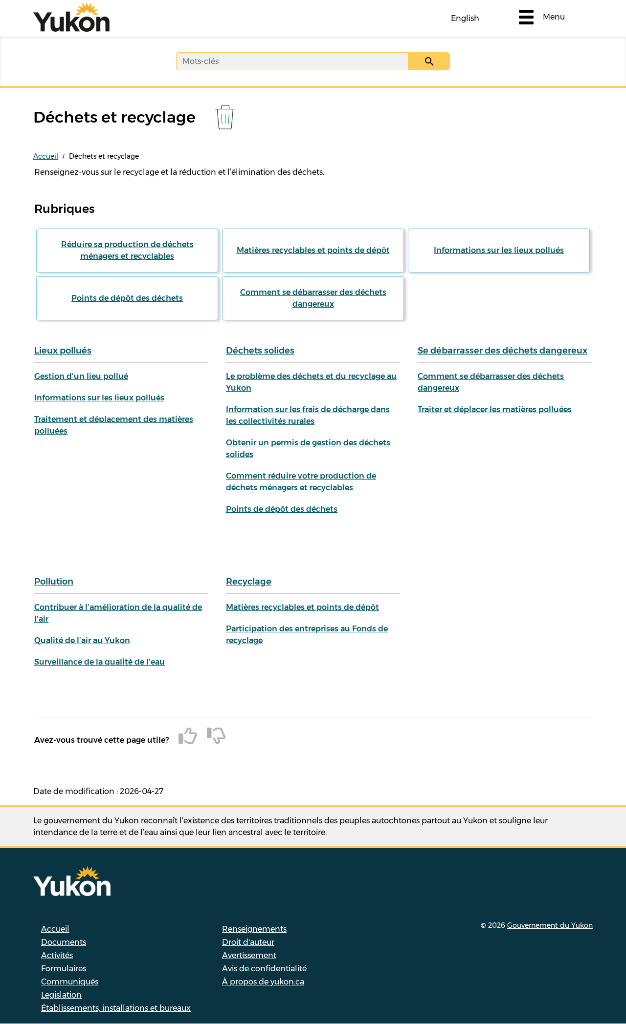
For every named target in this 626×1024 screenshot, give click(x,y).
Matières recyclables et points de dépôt (313, 250)
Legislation (61, 995)
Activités (57, 955)
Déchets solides (260, 350)
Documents (63, 942)
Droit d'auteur (248, 942)
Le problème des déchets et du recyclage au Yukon (311, 382)
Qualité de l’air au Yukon (82, 640)
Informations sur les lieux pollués (499, 250)
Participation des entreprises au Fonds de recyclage (307, 634)
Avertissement (249, 955)
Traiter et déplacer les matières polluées (495, 409)
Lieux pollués (62, 350)
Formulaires (63, 968)
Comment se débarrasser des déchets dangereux (313, 298)
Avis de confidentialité (264, 968)
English (465, 18)
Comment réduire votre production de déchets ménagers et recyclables (301, 481)
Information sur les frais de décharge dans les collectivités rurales (308, 415)
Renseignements (254, 929)
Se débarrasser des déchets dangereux (502, 350)
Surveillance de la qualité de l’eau (99, 662)
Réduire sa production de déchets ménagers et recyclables (127, 250)
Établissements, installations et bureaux (116, 1008)
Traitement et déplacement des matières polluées (113, 425)
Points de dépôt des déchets (127, 298)
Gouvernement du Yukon (550, 925)
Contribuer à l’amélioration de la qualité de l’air (118, 613)
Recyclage (248, 581)
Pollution (53, 581)
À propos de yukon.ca (263, 981)
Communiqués (69, 981)
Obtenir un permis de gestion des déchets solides (308, 448)
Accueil (45, 156)
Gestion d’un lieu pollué (81, 376)
